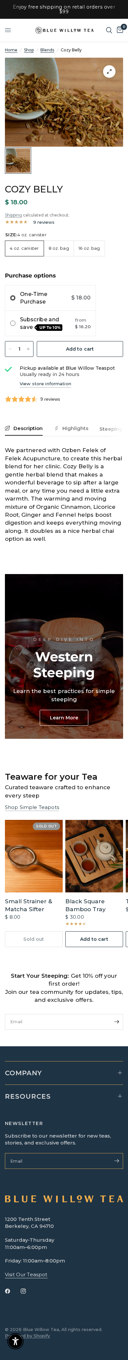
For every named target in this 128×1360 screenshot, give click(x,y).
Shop (29, 49)
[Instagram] (28, 1291)
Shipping (13, 215)
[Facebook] (12, 1291)
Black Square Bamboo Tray (85, 905)
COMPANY (23, 1073)
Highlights (75, 428)
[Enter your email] (116, 1022)
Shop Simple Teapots (32, 807)
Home (11, 49)
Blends (47, 49)
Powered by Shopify (27, 1335)
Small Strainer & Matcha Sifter (28, 905)
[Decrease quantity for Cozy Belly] (10, 349)
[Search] (109, 30)
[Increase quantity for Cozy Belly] (28, 349)
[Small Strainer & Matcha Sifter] (34, 856)
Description (28, 428)
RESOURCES (28, 1096)
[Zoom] (109, 71)
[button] (64, 718)
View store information (45, 383)
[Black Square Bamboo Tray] (94, 856)
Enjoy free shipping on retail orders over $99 (64, 9)
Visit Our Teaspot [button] (26, 1274)
